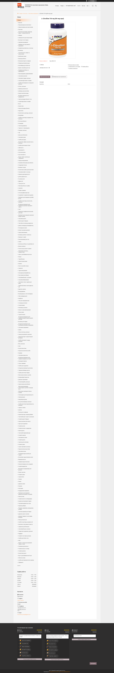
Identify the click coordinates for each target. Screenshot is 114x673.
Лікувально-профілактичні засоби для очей (25, 212)
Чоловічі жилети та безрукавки (25, 498)
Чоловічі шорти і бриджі (23, 419)
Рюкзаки (20, 486)
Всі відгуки (93, 663)
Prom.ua (63, 670)
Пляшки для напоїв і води (24, 63)
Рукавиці (20, 353)
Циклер (20, 409)
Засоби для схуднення (23, 365)
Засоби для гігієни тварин (24, 372)
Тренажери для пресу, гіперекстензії (23, 251)
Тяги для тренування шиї (23, 300)
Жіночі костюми (21, 557)
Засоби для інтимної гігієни (24, 145)
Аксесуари (20, 488)
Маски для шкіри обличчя (23, 108)
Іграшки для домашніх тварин (24, 501)
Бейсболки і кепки (22, 56)
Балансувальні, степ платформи (25, 293)
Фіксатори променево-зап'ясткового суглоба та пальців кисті (25, 388)
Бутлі (19, 103)
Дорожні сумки (21, 483)
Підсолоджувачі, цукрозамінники (25, 73)
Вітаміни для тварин (22, 321)
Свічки (19, 241)
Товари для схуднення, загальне (25, 531)
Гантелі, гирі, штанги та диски (24, 248)
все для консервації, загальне (24, 401)
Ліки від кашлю (21, 397)
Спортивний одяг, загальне (24, 529)
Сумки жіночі (21, 476)
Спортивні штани (22, 451)
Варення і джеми (22, 289)
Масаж (19, 256)
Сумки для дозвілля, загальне (25, 334)
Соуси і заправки (22, 363)
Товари (61, 5)
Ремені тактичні (21, 472)
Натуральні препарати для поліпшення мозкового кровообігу (25, 324)
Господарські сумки (22, 227)
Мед (19, 540)
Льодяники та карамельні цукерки (25, 195)
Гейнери (20, 35)
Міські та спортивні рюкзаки (24, 309)
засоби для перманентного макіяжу (26, 560)
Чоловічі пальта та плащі (23, 548)
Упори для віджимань (23, 160)
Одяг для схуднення (22, 423)
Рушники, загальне (22, 130)
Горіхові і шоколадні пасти (24, 174)
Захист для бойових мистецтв (25, 254)
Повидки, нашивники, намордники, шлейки (25, 509)
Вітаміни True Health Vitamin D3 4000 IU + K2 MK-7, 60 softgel (30, 636)
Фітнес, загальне (22, 86)
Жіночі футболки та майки (24, 185)
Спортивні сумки (22, 137)
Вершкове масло (22, 459)
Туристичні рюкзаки (22, 270)
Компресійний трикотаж (23, 377)
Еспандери (20, 123)
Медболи (20, 298)
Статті (78, 5)
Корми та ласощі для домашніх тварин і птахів (25, 543)
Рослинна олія (21, 178)
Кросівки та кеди (22, 167)
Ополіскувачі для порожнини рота (25, 394)
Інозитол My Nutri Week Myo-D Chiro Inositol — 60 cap (57, 635)
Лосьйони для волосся (23, 546)
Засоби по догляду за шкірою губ (25, 522)
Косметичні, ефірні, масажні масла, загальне (25, 142)
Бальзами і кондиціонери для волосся (24, 469)
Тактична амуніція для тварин (24, 511)
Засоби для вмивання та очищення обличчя (26, 83)
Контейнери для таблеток (24, 65)
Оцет (19, 209)
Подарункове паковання (23, 490)
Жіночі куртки (21, 430)
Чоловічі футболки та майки (24, 101)
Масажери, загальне (22, 307)
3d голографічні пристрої (23, 192)
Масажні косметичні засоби (24, 350)
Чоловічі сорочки (22, 435)
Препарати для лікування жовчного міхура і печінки (26, 216)
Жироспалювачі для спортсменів (25, 27)
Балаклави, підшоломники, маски (25, 457)
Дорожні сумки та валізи (23, 513)
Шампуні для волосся (23, 88)
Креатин (20, 22)
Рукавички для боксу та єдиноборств (23, 71)
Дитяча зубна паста (22, 176)
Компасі (20, 263)
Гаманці (20, 479)
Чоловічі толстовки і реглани (24, 535)
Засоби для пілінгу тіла (23, 538)
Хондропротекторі (22, 165)
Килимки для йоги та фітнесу (24, 234)
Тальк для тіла (21, 183)
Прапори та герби (22, 237)
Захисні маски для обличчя (24, 384)
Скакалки (20, 188)
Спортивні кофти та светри (24, 172)
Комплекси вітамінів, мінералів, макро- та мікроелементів (25, 32)
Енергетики (20, 106)
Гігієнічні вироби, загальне (24, 381)
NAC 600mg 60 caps (78, 635)
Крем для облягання (22, 135)
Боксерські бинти (22, 58)
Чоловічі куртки (21, 439)
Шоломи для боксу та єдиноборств (26, 243)
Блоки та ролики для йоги (24, 230)
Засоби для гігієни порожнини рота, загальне (26, 404)
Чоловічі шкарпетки (22, 466)
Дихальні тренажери (23, 379)
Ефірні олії (20, 181)
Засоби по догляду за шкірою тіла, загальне (25, 118)
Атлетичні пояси (21, 152)
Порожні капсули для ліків (24, 449)
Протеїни (20, 29)
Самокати (20, 268)
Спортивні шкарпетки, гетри (24, 503)
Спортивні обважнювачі (23, 279)
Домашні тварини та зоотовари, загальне (25, 517)
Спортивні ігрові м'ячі (23, 355)
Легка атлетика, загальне (23, 332)
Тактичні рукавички (22, 125)
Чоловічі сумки (21, 444)
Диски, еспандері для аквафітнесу (25, 225)
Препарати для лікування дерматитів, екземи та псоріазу (25, 493)
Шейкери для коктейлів (23, 91)
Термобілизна (21, 259)
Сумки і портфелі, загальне (24, 446)
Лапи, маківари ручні (22, 296)
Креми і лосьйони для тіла (24, 67)
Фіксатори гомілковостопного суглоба (25, 392)
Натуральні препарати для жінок (25, 368)
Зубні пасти (20, 147)
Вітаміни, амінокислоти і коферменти (23, 96)
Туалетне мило (21, 314)
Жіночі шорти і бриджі (23, 220)
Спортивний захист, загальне (24, 277)
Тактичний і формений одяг (24, 432)
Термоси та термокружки (23, 128)
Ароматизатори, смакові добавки (25, 414)
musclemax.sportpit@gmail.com (23, 614)
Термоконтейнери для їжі (24, 370)
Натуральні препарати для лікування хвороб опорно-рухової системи (25, 318)
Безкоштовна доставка (74, 64)
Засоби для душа (22, 139)
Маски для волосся (22, 519)
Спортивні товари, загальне (24, 78)
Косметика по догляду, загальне (25, 113)
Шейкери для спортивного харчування (24, 45)
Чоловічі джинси (22, 550)
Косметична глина (22, 348)
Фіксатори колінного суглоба (24, 375)
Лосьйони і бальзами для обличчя (25, 162)
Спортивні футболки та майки (24, 80)
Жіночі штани (21, 496)
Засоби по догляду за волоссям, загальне (25, 201)
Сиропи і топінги (21, 407)
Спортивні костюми (22, 437)
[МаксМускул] (20, 5)
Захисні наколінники (22, 232)
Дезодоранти (21, 150)
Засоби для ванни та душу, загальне (24, 341)
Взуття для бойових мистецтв (25, 555)
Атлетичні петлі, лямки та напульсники (24, 53)
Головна (57, 5)
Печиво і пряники (22, 190)
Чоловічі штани (21, 426)
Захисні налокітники (22, 261)
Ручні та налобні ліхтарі (23, 265)
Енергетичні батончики (23, 93)
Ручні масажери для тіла (23, 239)
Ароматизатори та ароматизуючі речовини (25, 337)
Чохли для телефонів (23, 412)
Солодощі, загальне (22, 302)
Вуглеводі (20, 50)
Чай (19, 132)
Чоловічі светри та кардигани (24, 428)
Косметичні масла (22, 553)
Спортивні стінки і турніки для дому (25, 283)
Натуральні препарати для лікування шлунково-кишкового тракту (25, 205)
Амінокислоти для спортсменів (25, 37)
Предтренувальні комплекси (24, 24)
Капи (19, 346)
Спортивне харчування (33, 13)
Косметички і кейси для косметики (26, 169)
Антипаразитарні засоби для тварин (24, 454)
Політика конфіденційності (65, 671)
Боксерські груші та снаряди (24, 60)
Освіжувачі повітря (22, 361)
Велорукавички (21, 291)
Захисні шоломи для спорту (24, 421)
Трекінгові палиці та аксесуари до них (25, 286)
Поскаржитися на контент (54, 671)
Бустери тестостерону (23, 40)
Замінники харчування (23, 42)
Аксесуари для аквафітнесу (24, 272)
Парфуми (20, 533)
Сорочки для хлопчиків (23, 442)
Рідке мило (20, 110)
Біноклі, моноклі (21, 246)
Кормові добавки (22, 505)
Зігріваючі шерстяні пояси (23, 461)
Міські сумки (21, 312)
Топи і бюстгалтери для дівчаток (25, 223)
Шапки (19, 329)
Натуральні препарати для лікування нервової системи (24, 358)
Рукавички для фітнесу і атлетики (25, 48)
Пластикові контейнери (23, 275)
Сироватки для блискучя (23, 526)
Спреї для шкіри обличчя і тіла (25, 99)
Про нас (83, 5)
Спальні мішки (21, 305)
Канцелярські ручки (22, 399)
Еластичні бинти (22, 154)
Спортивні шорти (22, 218)
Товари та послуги (23, 13)
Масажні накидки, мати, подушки (25, 464)
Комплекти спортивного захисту (25, 524)
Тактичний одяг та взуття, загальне (26, 416)
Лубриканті (20, 562)
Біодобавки (20, 115)
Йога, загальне (21, 343)
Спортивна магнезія (22, 76)
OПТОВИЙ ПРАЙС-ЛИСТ (71, 5)
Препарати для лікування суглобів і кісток (26, 198)
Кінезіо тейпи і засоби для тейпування (24, 157)
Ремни (19, 481)
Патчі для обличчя (22, 121)
